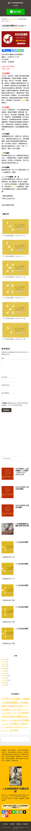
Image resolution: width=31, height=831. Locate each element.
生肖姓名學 (15, 720)
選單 (16, 5)
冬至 (24, 706)
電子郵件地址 (6, 385)
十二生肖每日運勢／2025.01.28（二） (14, 235)
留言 (3, 358)
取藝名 (15, 710)
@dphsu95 (11, 198)
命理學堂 (4, 659)
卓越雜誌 (11, 710)
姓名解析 (4, 664)
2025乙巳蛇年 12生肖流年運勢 (22, 488)
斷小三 (10, 713)
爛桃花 (5, 721)
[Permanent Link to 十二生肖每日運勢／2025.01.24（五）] (15, 303)
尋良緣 (19, 709)
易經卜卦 (15, 713)
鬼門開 (5, 731)
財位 (19, 724)
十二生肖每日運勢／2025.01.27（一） (14, 256)
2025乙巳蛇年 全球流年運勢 (22, 506)
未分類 (3, 671)
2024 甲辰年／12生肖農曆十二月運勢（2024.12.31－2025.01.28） (22, 471)
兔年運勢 (19, 706)
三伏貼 (21, 699)
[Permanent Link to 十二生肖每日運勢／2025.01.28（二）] (15, 220)
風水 (26, 727)
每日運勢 (4, 675)
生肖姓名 (4, 680)
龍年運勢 (14, 730)
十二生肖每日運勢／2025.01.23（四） (14, 339)
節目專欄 (4, 682)
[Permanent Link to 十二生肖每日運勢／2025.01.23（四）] (15, 324)
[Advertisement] (15, 433)
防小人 (20, 727)
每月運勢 (4, 678)
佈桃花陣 (23, 100)
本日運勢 (22, 712)
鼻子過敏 (8, 731)
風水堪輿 (4, 685)
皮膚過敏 (3, 724)
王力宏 (8, 721)
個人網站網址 (5, 393)
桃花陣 (9, 716)
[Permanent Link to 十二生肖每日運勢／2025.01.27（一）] (15, 241)
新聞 (6, 713)
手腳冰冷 (23, 710)
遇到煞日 (10, 727)
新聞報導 (4, 668)
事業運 (26, 698)
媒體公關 (4, 666)
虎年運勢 (14, 723)
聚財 (9, 724)
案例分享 (4, 673)
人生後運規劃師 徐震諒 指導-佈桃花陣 (22, 525)
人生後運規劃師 (10, 702)
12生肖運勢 (14, 698)
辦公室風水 (4, 727)
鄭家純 (15, 727)
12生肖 (5, 698)
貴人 (27, 723)
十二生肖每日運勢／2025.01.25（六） (14, 298)
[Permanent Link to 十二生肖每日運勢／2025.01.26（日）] (15, 262)
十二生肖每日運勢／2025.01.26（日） (14, 277)
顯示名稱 (5, 377)
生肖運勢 (25, 720)
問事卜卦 (4, 662)
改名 (26, 710)
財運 (23, 723)
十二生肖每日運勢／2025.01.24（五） (14, 318)
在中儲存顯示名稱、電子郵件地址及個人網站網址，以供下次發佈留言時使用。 (15, 404)
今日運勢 (10, 706)
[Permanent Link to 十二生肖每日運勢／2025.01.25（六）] (15, 282)
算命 (6, 724)
